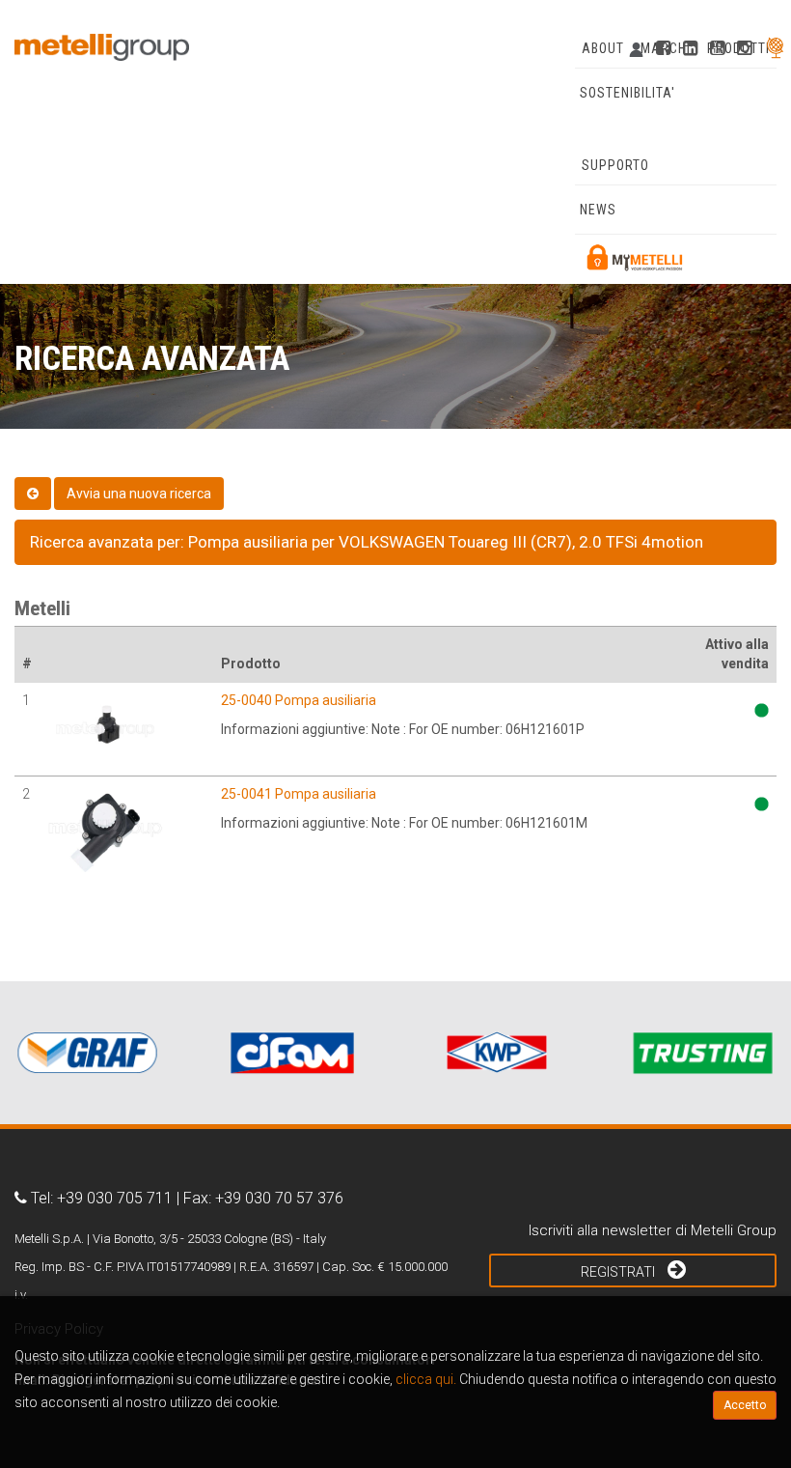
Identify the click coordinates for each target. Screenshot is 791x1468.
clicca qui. (426, 1379)
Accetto (744, 1405)
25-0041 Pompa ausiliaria (298, 794)
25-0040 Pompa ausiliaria (298, 700)
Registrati (619, 1272)
